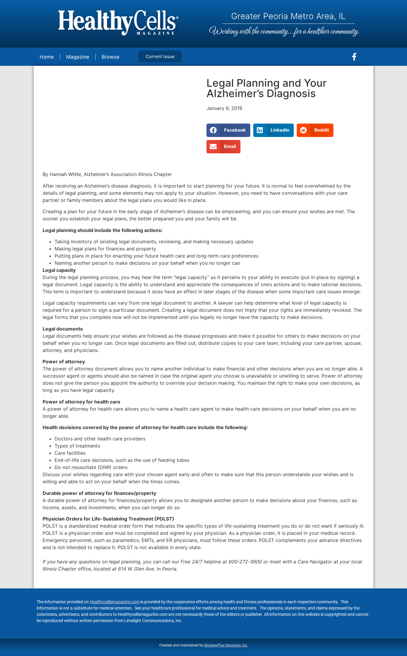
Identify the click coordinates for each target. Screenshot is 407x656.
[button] (228, 130)
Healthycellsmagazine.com (114, 601)
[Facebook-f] (354, 56)
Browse (110, 57)
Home (47, 57)
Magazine (77, 57)
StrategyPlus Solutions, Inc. (226, 645)
